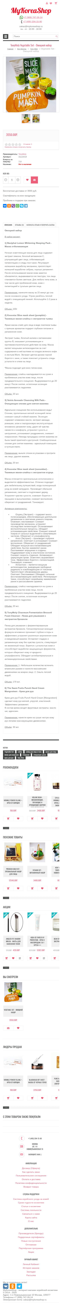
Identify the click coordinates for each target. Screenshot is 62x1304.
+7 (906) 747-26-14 (33, 17)
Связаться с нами (31, 1214)
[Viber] (13, 206)
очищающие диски (40, 754)
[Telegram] (26, 206)
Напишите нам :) (34, 1154)
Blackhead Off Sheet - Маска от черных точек (37, 1081)
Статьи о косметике (31, 1206)
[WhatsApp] (17, 206)
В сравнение (19, 958)
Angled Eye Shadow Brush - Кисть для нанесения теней (13, 941)
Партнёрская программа (31, 1248)
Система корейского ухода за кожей (31, 1199)
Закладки (31, 1272)
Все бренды (21, 49)
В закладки (27, 179)
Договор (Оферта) (31, 1168)
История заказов (31, 1268)
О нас (31, 1221)
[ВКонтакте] (5, 206)
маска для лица (51, 751)
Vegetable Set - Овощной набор (13, 1011)
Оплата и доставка (31, 1179)
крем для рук (9, 757)
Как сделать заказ (31, 1172)
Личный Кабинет (31, 1264)
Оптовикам (31, 1244)
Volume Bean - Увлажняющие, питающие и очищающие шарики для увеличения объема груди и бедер (37, 803)
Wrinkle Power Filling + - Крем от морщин (13, 801)
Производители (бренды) (31, 1233)
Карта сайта (31, 1217)
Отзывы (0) (19, 225)
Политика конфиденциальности (31, 1183)
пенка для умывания (12, 754)
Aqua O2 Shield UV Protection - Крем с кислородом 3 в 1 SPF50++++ (37, 941)
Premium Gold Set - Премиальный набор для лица (13, 871)
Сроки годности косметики (31, 1202)
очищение (26, 754)
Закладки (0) (51, 3)
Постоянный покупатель (47, 3)
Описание (8, 225)
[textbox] (35, 36)
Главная (10, 49)
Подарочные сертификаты (31, 1237)
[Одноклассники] (9, 206)
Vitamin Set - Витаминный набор (37, 871)
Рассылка (31, 1275)
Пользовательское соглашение (31, 1175)
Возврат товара (31, 1187)
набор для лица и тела (33, 751)
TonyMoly (22, 154)
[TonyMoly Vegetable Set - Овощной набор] (31, 84)
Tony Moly (34, 49)
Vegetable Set (9, 751)
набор (20, 751)
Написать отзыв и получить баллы (40, 225)
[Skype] (21, 206)
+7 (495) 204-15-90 (32, 21)
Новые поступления (31, 1241)
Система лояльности (31, 1210)
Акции (31, 1252)
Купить (8, 818)
